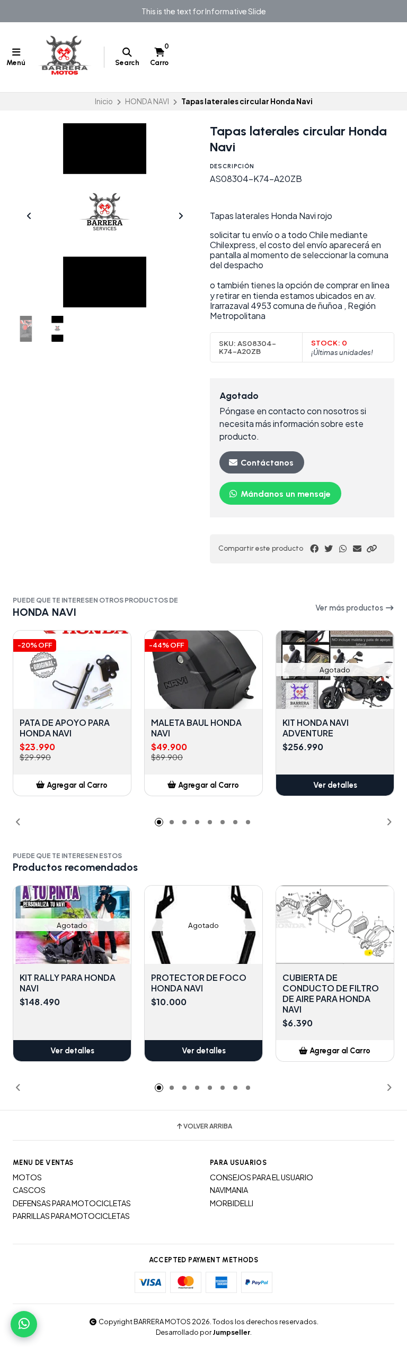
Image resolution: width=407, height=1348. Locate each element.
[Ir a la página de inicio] (64, 57)
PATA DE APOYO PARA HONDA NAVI (65, 728)
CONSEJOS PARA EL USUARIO (261, 1177)
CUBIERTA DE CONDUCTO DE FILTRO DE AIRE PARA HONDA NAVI (330, 993)
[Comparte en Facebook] (314, 548)
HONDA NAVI (147, 101)
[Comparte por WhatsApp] (343, 548)
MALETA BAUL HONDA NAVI (196, 728)
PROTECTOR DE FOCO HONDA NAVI (198, 983)
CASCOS (29, 1190)
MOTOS (27, 1177)
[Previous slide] (29, 216)
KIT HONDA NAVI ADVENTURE (315, 728)
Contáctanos (266, 463)
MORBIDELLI (231, 1203)
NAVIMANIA (229, 1190)
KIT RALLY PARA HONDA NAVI (68, 983)
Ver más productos (350, 608)
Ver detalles (335, 785)
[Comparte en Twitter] (328, 548)
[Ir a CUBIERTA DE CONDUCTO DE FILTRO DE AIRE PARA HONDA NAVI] (335, 925)
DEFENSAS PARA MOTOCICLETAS (72, 1203)
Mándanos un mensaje (284, 494)
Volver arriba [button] (207, 1126)
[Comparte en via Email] (357, 548)
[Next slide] (181, 216)
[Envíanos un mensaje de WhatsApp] (24, 1324)
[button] (371, 548)
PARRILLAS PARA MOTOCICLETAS (71, 1215)
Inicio (104, 101)
